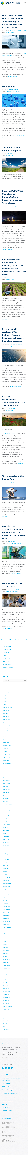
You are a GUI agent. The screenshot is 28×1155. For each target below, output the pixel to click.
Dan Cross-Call (6, 769)
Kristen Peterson (7, 900)
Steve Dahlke (6, 1003)
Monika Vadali (6, 962)
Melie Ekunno (9, 208)
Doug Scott (5, 795)
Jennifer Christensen (10, 32)
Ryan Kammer (6, 994)
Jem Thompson (6, 854)
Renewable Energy (19, 344)
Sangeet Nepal (6, 997)
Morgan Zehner (6, 965)
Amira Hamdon (6, 719)
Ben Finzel (5, 731)
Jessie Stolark (6, 868)
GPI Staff (5, 833)
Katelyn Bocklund (7, 883)
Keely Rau (5, 892)
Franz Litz (5, 821)
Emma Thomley (9, 91)
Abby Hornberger (7, 698)
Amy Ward (5, 722)
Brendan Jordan (6, 736)
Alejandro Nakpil (6, 710)
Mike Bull (5, 956)
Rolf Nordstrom (9, 155)
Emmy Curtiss (6, 813)
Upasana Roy (6, 1021)
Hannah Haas (6, 845)
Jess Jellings (5, 862)
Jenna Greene (6, 857)
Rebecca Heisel (9, 410)
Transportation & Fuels (21, 30)
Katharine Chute (6, 886)
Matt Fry (4, 941)
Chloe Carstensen (7, 763)
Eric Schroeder (6, 815)
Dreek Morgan (6, 798)
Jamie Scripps (6, 851)
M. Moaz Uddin (6, 921)
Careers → (5, 1104)
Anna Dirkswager (7, 725)
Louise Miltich (6, 918)
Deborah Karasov (7, 780)
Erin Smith (5, 818)
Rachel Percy (6, 982)
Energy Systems (12, 482)
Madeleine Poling (7, 930)
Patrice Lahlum (6, 977)
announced (10, 368)
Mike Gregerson (6, 959)
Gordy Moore (6, 830)
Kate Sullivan (22, 91)
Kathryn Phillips (6, 889)
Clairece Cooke (6, 766)
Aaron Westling (6, 692)
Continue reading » (13, 76)
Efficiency (5, 655)
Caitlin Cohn (5, 748)
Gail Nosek (5, 827)
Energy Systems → (7, 1086)
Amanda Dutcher (6, 716)
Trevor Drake (6, 1012)
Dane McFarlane (6, 772)
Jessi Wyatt (5, 865)
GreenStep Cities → (7, 1110)
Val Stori (5, 1023)
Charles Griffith (6, 760)
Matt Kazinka (6, 944)
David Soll (5, 777)
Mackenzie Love (6, 924)
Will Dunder (5, 1026)
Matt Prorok (5, 947)
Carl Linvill (5, 751)
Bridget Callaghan (7, 745)
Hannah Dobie (6, 842)
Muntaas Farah (6, 968)
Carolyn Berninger (10, 279)
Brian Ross (8, 346)
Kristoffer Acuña (6, 906)
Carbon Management (13, 89)
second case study (10, 433)
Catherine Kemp (6, 757)
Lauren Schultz (6, 909)
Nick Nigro (5, 974)
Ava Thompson (6, 728)
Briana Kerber (6, 742)
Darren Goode (6, 775)
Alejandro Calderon (7, 707)
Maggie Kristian (6, 933)
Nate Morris (5, 971)
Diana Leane (6, 786)
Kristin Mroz (5, 903)
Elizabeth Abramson (7, 804)
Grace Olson (16, 91)
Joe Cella (5, 874)
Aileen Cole (5, 701)
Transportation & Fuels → (9, 1093)
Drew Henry (5, 801)
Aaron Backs (6, 690)
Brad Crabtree (6, 734)
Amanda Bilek (6, 713)
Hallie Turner (6, 839)
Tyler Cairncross (6, 1018)
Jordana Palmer (6, 877)
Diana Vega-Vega (7, 792)
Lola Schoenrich (19, 543)
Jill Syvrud (5, 871)
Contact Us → (6, 1107)
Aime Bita (5, 704)
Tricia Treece (6, 1015)
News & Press (12, 30)
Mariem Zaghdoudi (7, 936)
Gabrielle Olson (6, 824)
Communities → (6, 1083)
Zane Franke (6, 1029)
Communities (12, 344)
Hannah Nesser (6, 848)
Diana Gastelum (6, 783)
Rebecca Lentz (9, 484)
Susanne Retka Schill (7, 1006)
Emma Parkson (6, 807)
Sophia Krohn (6, 1000)
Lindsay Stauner (6, 912)
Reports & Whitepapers (8, 667)
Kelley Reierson (6, 898)
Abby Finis (5, 695)
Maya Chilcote (6, 950)
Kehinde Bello (6, 895)
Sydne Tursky (6, 1009)
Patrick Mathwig (6, 979)
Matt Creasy (5, 939)
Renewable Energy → (8, 1090)
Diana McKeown (6, 789)
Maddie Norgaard (7, 927)
